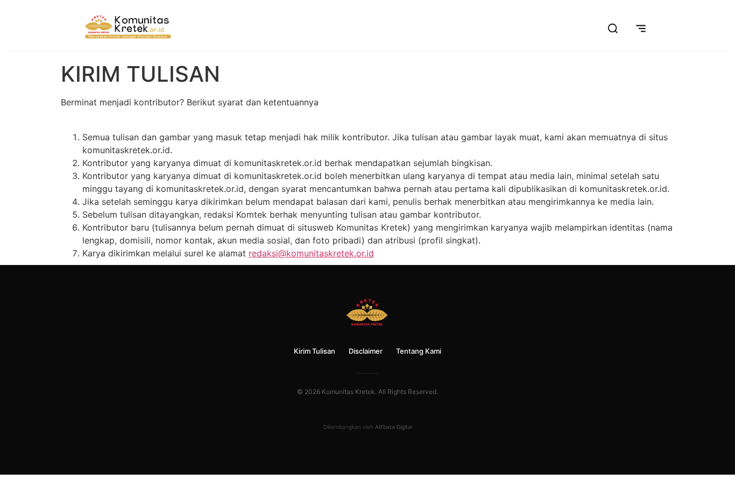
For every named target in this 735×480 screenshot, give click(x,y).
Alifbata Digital (393, 427)
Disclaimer (366, 351)
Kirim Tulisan (314, 351)
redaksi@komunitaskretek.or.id (311, 253)
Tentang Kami (418, 351)
